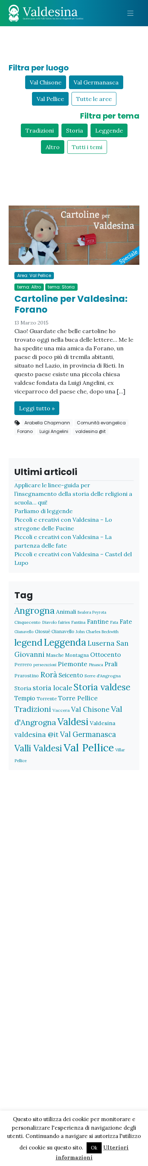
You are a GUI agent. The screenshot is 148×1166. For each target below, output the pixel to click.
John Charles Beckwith (97, 631)
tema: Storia (61, 287)
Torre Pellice (78, 698)
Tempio (24, 698)
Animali (66, 611)
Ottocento (105, 655)
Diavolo (49, 622)
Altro (53, 147)
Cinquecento (27, 622)
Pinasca (96, 664)
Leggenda (65, 642)
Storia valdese (102, 687)
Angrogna (34, 610)
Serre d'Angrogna (102, 675)
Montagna (77, 655)
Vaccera (61, 710)
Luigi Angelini (54, 431)
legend (28, 642)
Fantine (97, 622)
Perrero (23, 665)
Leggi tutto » (37, 408)
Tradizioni (40, 130)
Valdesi (72, 722)
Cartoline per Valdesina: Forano (71, 304)
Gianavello (23, 631)
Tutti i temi (87, 147)
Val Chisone (45, 82)
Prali (111, 664)
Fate (126, 621)
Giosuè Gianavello (54, 631)
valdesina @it (90, 431)
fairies (64, 622)
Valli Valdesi (38, 748)
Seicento (71, 675)
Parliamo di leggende (43, 511)
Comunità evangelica (101, 423)
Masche (55, 655)
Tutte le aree (94, 98)
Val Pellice (50, 98)
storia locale (52, 688)
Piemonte (72, 664)
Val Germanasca (96, 82)
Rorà (48, 674)
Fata (114, 622)
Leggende (109, 130)
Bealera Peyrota (92, 612)
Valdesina (102, 723)
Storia (74, 130)
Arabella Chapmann (47, 423)
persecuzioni (44, 664)
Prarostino (26, 676)
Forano (25, 431)
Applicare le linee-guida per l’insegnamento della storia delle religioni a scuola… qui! (73, 493)
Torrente (47, 699)
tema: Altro (29, 287)
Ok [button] (94, 1148)
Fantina (78, 622)
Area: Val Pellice (34, 275)
